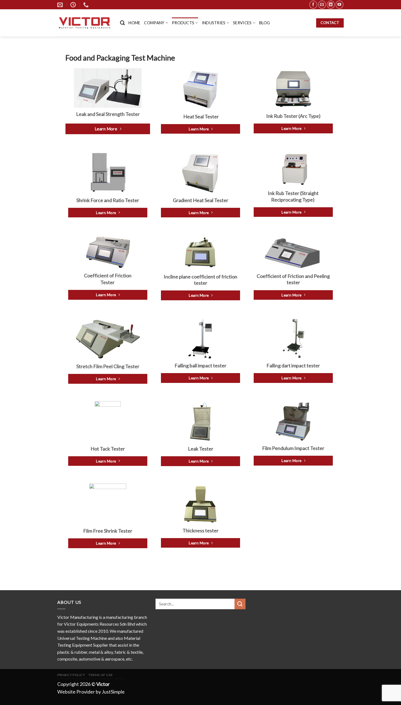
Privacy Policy (71, 675)
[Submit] (240, 604)
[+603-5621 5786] (86, 4)
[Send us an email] (322, 4)
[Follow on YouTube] (339, 4)
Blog (264, 22)
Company (154, 22)
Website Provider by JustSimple (91, 692)
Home (134, 22)
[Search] (122, 23)
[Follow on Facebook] (313, 4)
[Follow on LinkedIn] (331, 4)
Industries (214, 22)
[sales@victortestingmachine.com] (60, 4)
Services (242, 22)
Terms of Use (100, 675)
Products (183, 22)
